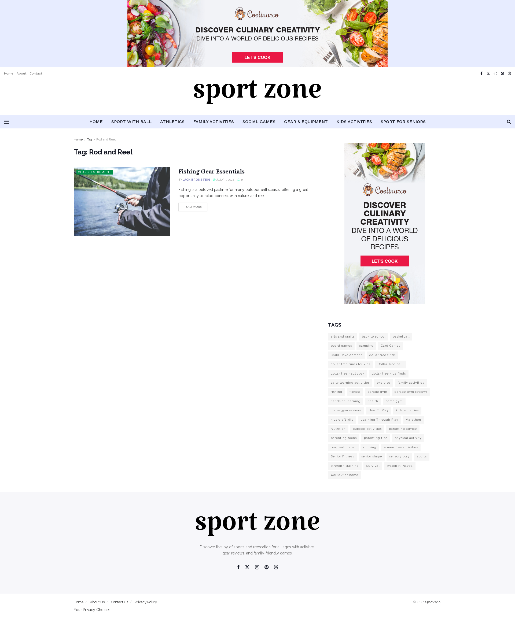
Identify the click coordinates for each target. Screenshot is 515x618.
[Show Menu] (6, 122)
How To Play (379, 410)
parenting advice (403, 429)
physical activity (408, 438)
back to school (373, 336)
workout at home (344, 475)
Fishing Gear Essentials (211, 171)
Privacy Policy (146, 602)
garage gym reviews (411, 392)
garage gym (377, 392)
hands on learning (345, 401)
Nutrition (338, 429)
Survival (373, 466)
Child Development (346, 355)
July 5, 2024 (224, 180)
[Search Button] (509, 121)
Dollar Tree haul (391, 364)
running (369, 447)
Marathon (413, 419)
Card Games (390, 345)
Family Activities (213, 121)
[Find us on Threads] (509, 73)
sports (422, 456)
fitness (355, 392)
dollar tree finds (382, 355)
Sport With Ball (131, 121)
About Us (97, 602)
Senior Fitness (342, 456)
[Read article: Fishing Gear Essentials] (122, 201)
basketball (401, 336)
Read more (195, 207)
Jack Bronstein (196, 180)
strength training (345, 466)
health (373, 401)
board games (341, 345)
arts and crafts (343, 336)
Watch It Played (400, 466)
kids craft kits (342, 419)
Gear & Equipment (306, 121)
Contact (36, 73)
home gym (394, 401)
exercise (383, 382)
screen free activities (401, 447)
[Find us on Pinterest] (502, 73)
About (21, 73)
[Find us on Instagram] (495, 73)
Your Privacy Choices (92, 610)
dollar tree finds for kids (350, 364)
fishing (336, 392)
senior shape (371, 456)
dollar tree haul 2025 (348, 373)
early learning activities (350, 382)
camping (366, 345)
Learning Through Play (379, 419)
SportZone (432, 602)
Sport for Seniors (403, 121)
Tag (89, 139)
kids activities (407, 410)
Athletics (172, 121)
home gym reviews (346, 410)
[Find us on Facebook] (481, 73)
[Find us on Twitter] (488, 73)
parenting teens (344, 438)
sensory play (399, 456)
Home (8, 73)
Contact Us (119, 602)
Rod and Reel (106, 139)
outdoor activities (367, 429)
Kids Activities (354, 121)
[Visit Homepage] (257, 97)
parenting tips (375, 438)
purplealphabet (343, 447)
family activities (411, 382)
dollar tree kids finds (389, 373)
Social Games (258, 121)
